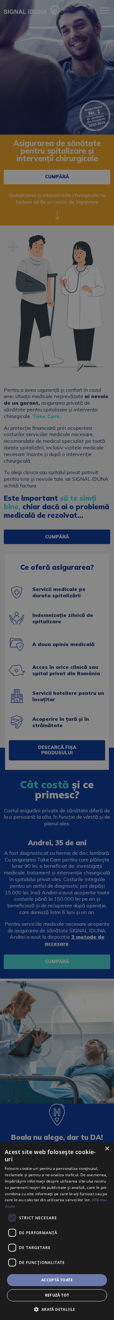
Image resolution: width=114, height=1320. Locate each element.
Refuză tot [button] (57, 1295)
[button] (57, 1309)
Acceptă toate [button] (57, 1280)
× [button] (106, 1148)
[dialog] (57, 1231)
